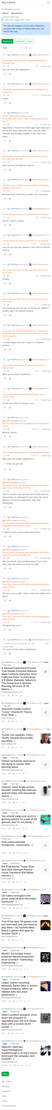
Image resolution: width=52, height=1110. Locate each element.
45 (5, 1001)
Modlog (5, 1086)
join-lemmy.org (9, 1105)
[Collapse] (4, 55)
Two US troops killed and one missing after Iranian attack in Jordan (25, 424)
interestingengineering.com (12, 770)
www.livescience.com (9, 799)
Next (5, 1074)
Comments (20, 41)
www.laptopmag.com (9, 825)
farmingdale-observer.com (11, 692)
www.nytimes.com (8, 744)
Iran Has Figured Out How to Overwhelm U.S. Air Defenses (25, 214)
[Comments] (46, 845)
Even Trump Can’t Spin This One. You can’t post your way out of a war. (25, 271)
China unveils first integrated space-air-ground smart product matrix (23, 366)
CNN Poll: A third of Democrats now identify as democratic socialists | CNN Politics (25, 186)
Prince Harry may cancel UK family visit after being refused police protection (25, 585)
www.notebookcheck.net (11, 998)
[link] (8, 66)
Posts (30, 41)
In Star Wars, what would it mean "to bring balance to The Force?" (25, 120)
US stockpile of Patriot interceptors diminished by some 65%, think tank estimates (24, 157)
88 (5, 908)
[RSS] (30, 48)
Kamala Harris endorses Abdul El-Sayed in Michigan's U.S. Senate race (25, 90)
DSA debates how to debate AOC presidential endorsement (25, 452)
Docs (4, 1096)
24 (5, 773)
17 (5, 882)
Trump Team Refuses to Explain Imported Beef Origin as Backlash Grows (24, 62)
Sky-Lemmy (8, 2)
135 (5, 1065)
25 (5, 969)
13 (5, 802)
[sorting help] (26, 48)
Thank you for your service (15, 643)
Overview (7, 41)
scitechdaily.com (8, 718)
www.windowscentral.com (11, 1030)
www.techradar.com (9, 936)
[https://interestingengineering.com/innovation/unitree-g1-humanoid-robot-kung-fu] (46, 765)
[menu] (48, 2)
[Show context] (4, 66)
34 (5, 853)
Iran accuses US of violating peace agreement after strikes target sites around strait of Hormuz (25, 486)
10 (5, 828)
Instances (6, 1091)
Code (4, 1101)
